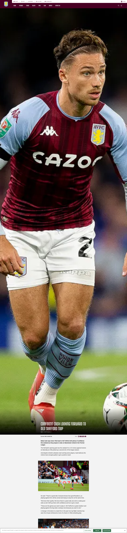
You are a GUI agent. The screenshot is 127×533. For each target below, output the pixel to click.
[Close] (124, 530)
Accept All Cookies (106, 530)
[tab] (16, 1)
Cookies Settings (88, 530)
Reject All (97, 530)
